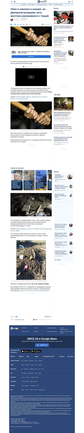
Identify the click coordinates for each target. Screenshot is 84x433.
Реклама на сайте (24, 331)
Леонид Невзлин (58, 238)
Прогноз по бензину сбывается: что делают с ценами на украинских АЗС (63, 27)
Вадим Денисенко (58, 190)
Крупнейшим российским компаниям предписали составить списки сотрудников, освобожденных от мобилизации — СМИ (60, 53)
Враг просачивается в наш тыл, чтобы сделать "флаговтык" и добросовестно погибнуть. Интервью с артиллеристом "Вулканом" (62, 114)
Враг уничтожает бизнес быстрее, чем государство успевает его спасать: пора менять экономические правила (61, 244)
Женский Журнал (41, 389)
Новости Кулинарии (35, 377)
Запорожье (31, 360)
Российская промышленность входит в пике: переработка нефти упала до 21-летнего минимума (60, 176)
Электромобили (30, 373)
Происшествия (24, 18)
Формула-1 (40, 364)
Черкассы (40, 360)
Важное (56, 8)
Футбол (22, 364)
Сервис (39, 373)
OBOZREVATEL (23, 287)
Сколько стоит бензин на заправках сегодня (63, 31)
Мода (35, 389)
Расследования (47, 356)
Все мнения (57, 259)
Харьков (26, 360)
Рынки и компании (25, 381)
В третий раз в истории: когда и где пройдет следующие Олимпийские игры (61, 252)
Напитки (28, 377)
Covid (37, 385)
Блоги (52, 356)
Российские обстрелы (58, 4)
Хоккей (32, 364)
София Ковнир (17, 18)
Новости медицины (25, 385)
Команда (36, 327)
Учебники (26, 368)
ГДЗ (22, 368)
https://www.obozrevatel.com (53, 395)
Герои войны (24, 4)
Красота (31, 389)
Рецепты (23, 377)
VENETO (50, 4)
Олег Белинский (58, 229)
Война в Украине (31, 4)
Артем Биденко (58, 247)
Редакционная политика (19, 319)
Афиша (22, 389)
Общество (61, 356)
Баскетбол (27, 364)
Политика (21, 356)
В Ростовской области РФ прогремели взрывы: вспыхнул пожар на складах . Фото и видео (63, 126)
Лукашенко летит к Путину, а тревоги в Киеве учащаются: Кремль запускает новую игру (61, 187)
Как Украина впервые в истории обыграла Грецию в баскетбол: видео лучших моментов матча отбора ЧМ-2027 (60, 40)
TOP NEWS (57, 94)
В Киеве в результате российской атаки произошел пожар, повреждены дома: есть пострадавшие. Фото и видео (63, 139)
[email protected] (26, 423)
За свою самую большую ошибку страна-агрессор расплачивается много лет (62, 118)
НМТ (43, 368)
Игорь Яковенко (58, 199)
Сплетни (27, 389)
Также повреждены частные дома (61, 142)
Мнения (56, 171)
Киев (22, 360)
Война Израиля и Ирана (42, 4)
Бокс (36, 364)
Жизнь (36, 356)
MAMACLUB (32, 385)
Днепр (36, 360)
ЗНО (40, 368)
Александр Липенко (58, 255)
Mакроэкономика (33, 381)
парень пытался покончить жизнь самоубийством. (35, 290)
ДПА (37, 368)
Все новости (70, 356)
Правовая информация (51, 327)
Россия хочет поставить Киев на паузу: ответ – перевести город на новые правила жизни (61, 226)
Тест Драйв (23, 373)
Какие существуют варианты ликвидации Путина (60, 196)
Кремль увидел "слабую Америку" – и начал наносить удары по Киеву (61, 235)
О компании (23, 327)
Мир (28, 356)
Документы (36, 331)
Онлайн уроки (32, 368)
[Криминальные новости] (35, 320)
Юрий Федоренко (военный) (60, 179)
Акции (36, 373)
